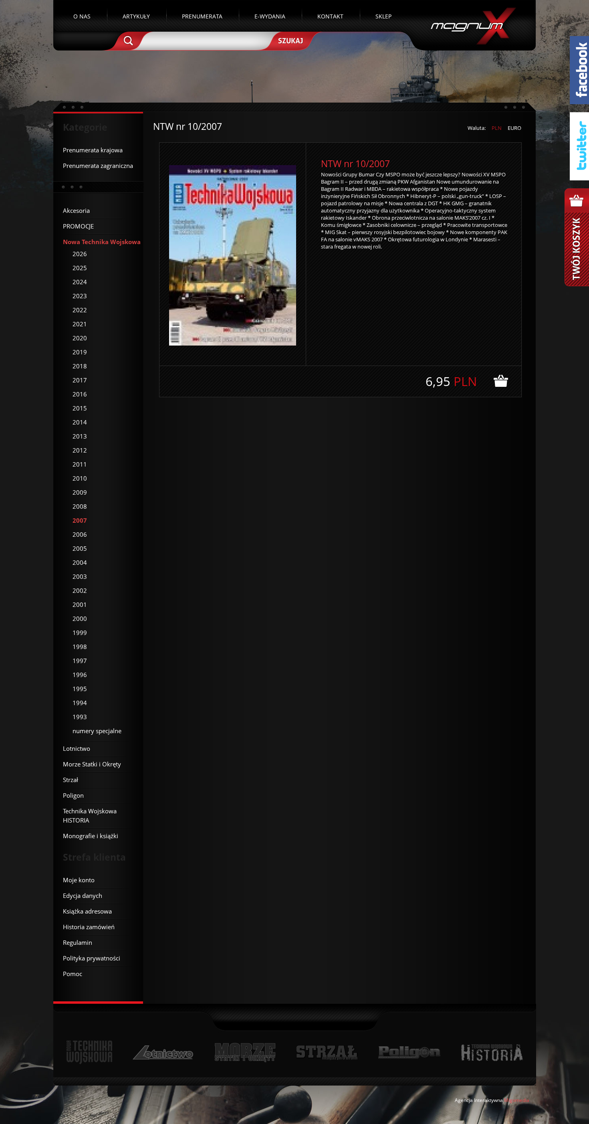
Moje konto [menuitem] (79, 880)
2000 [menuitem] (80, 619)
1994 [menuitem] (80, 703)
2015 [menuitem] (80, 408)
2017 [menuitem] (80, 380)
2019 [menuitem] (80, 352)
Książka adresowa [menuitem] (87, 911)
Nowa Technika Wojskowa (89, 1052)
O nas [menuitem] (82, 16)
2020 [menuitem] (80, 338)
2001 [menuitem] (80, 604)
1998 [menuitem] (80, 647)
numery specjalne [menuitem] (97, 731)
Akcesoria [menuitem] (76, 210)
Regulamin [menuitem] (77, 942)
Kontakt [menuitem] (330, 16)
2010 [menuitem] (80, 478)
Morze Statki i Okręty (244, 1052)
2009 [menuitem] (80, 492)
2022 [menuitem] (80, 310)
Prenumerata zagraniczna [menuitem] (98, 166)
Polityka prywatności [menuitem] (91, 958)
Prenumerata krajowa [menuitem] (93, 150)
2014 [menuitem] (80, 422)
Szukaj (290, 40)
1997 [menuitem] (80, 661)
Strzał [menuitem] (70, 780)
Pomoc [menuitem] (72, 974)
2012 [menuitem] (80, 450)
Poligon (409, 1052)
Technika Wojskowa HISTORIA (491, 1052)
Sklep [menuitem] (383, 16)
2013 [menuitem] (80, 436)
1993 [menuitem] (80, 717)
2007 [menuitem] (80, 520)
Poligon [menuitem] (73, 795)
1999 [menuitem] (80, 633)
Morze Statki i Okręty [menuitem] (92, 764)
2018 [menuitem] (80, 366)
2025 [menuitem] (80, 268)
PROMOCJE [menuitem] (78, 226)
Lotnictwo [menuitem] (76, 748)
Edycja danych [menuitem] (82, 896)
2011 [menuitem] (80, 464)
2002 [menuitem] (80, 590)
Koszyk (577, 237)
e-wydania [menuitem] (269, 16)
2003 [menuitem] (80, 576)
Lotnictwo (163, 1052)
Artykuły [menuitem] (136, 16)
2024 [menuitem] (80, 282)
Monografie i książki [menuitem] (90, 836)
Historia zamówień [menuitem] (89, 927)
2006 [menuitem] (80, 534)
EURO (514, 127)
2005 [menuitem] (80, 548)
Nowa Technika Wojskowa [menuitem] (102, 242)
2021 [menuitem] (80, 324)
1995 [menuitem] (80, 689)
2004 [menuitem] (80, 562)
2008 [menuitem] (80, 506)
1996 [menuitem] (80, 675)
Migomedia (516, 1100)
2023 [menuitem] (80, 296)
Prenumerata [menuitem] (202, 16)
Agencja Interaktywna (479, 1100)
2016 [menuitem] (80, 394)
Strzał (326, 1052)
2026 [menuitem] (80, 254)
